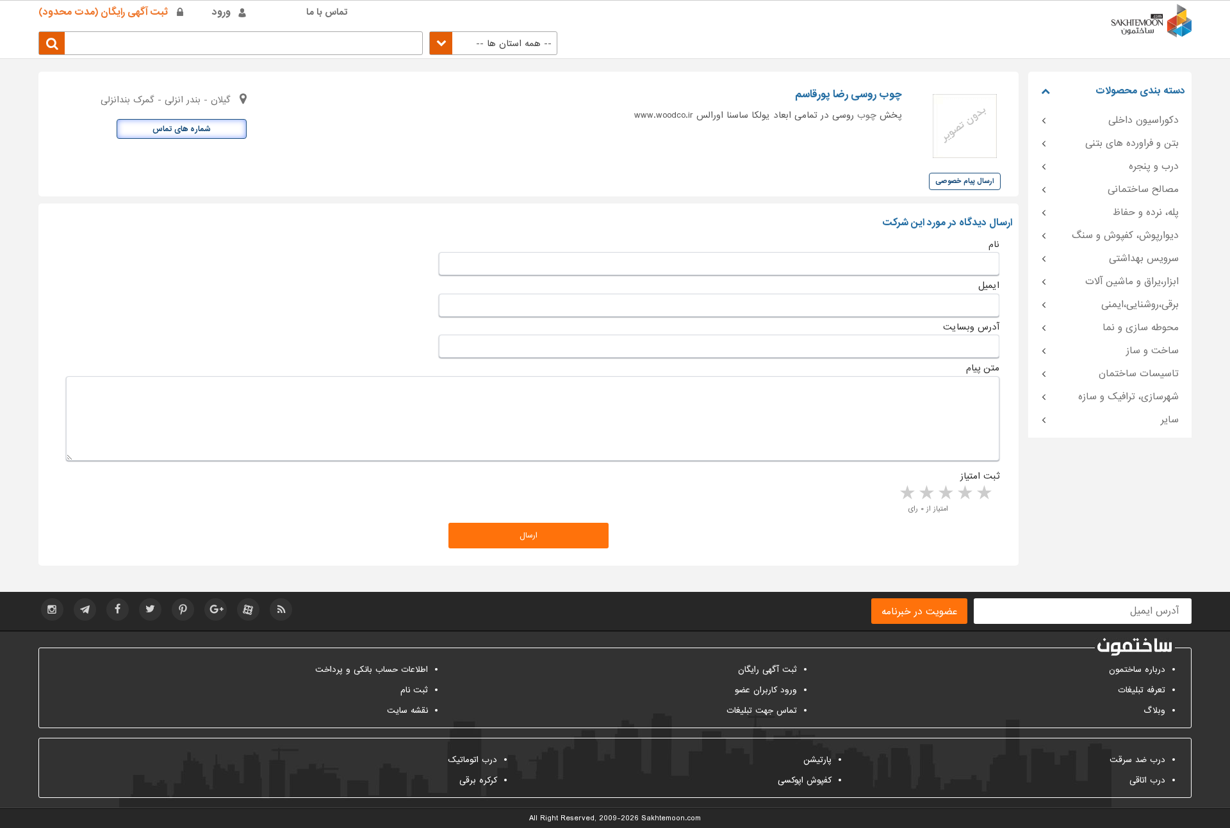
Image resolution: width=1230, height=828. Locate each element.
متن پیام (982, 368)
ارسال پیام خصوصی (964, 181)
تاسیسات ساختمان (1139, 373)
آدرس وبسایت (971, 327)
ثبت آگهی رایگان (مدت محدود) (103, 12)
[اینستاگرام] (52, 609)
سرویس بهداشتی (1144, 258)
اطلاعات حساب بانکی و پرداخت (371, 670)
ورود (221, 12)
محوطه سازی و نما (1141, 327)
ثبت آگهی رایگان (767, 670)
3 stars (945, 493)
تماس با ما (327, 12)
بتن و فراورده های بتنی (1132, 143)
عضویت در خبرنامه (919, 611)
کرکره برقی (478, 780)
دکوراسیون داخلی (1143, 120)
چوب (866, 115)
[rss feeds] (281, 609)
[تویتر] (150, 609)
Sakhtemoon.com (671, 818)
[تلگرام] (85, 609)
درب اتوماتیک (472, 760)
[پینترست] (183, 609)
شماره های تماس (181, 129)
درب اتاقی (1147, 780)
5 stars (906, 493)
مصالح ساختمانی (1143, 189)
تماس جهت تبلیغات (761, 711)
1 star (983, 493)
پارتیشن (817, 760)
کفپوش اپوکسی (805, 780)
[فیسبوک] (117, 609)
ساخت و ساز (1152, 350)
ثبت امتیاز (979, 476)
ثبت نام (414, 690)
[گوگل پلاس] (215, 609)
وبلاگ (1154, 711)
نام (993, 244)
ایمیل (988, 285)
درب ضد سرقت (1137, 760)
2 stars (964, 493)
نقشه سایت (407, 711)
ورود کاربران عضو (766, 690)
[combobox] (493, 43)
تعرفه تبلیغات (1141, 690)
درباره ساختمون (1137, 670)
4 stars (925, 493)
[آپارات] (248, 609)
